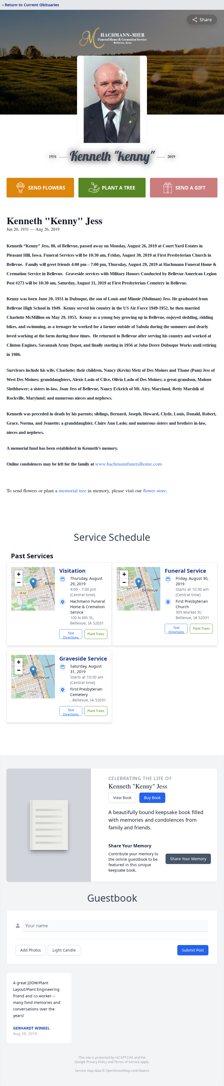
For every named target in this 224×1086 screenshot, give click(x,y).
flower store (154, 490)
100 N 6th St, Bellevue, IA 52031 (87, 620)
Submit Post (193, 950)
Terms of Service (127, 1062)
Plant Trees (95, 634)
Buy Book (152, 797)
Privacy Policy (96, 1062)
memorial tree (72, 490)
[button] (33, 583)
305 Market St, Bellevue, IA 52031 (192, 615)
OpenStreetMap (118, 1070)
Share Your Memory (188, 858)
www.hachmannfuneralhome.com (128, 463)
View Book (122, 797)
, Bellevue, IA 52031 (88, 700)
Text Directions (71, 635)
